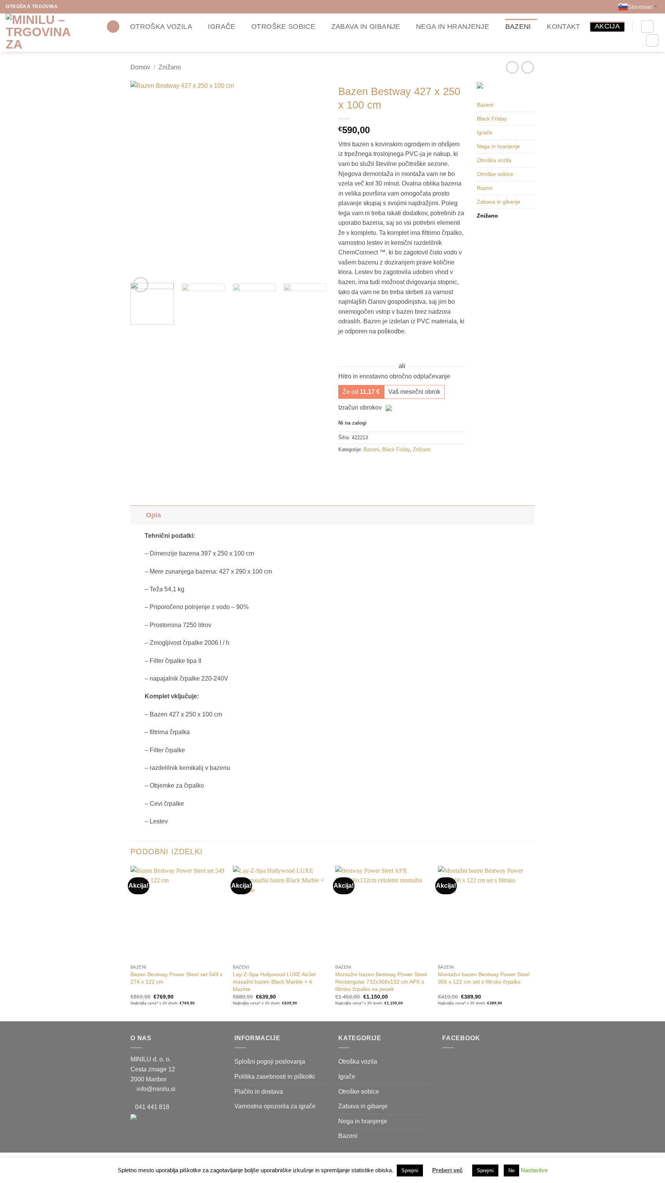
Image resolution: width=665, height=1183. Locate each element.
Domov (140, 67)
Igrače (221, 26)
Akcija (607, 26)
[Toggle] (137, 515)
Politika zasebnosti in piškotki (274, 1076)
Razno (485, 188)
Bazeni (518, 26)
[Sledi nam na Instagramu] (72, 6)
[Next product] (512, 67)
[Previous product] (527, 67)
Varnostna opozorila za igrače (275, 1106)
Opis (153, 515)
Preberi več (447, 1170)
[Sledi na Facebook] (65, 6)
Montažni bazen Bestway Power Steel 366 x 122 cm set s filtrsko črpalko (484, 978)
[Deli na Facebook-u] (345, 467)
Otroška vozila (161, 26)
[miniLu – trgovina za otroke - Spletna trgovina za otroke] (44, 32)
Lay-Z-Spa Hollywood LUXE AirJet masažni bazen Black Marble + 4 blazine (274, 981)
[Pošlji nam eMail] (79, 6)
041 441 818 (152, 1107)
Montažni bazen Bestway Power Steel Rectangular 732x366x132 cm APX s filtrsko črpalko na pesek (381, 981)
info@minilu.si (156, 1089)
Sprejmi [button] (409, 1170)
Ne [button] (511, 1170)
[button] (113, 26)
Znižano (170, 67)
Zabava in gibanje (365, 26)
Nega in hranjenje (452, 26)
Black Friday (396, 449)
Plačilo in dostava (258, 1091)
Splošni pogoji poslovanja (269, 1061)
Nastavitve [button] (534, 1170)
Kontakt (563, 26)
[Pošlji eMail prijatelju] (359, 467)
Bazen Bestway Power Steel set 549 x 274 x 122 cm (176, 978)
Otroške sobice (283, 26)
